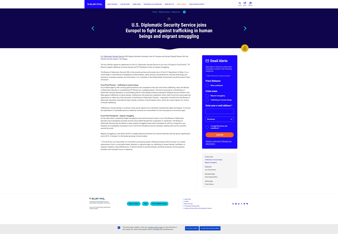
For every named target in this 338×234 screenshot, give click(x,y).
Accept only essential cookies (210, 228)
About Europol (112, 4)
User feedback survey (159, 203)
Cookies (186, 201)
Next (245, 28)
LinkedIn (238, 203)
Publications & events (196, 4)
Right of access (188, 203)
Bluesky (244, 203)
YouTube (247, 203)
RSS (233, 203)
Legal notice (187, 199)
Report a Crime (133, 203)
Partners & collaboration (153, 4)
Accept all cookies (192, 228)
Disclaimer (211, 119)
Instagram (235, 203)
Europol (94, 4)
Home (154, 12)
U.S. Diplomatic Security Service (112, 56)
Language (250, 5)
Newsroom (176, 12)
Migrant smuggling (218, 96)
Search (239, 5)
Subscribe (219, 135)
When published (217, 85)
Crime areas (136, 4)
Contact (245, 5)
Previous (92, 28)
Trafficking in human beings (221, 100)
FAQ (145, 203)
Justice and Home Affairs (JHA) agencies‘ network (198, 208)
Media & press (181, 4)
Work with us (169, 4)
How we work (125, 4)
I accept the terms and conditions (219, 127)
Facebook (241, 203)
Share (184, 12)
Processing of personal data (192, 206)
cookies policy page (155, 227)
